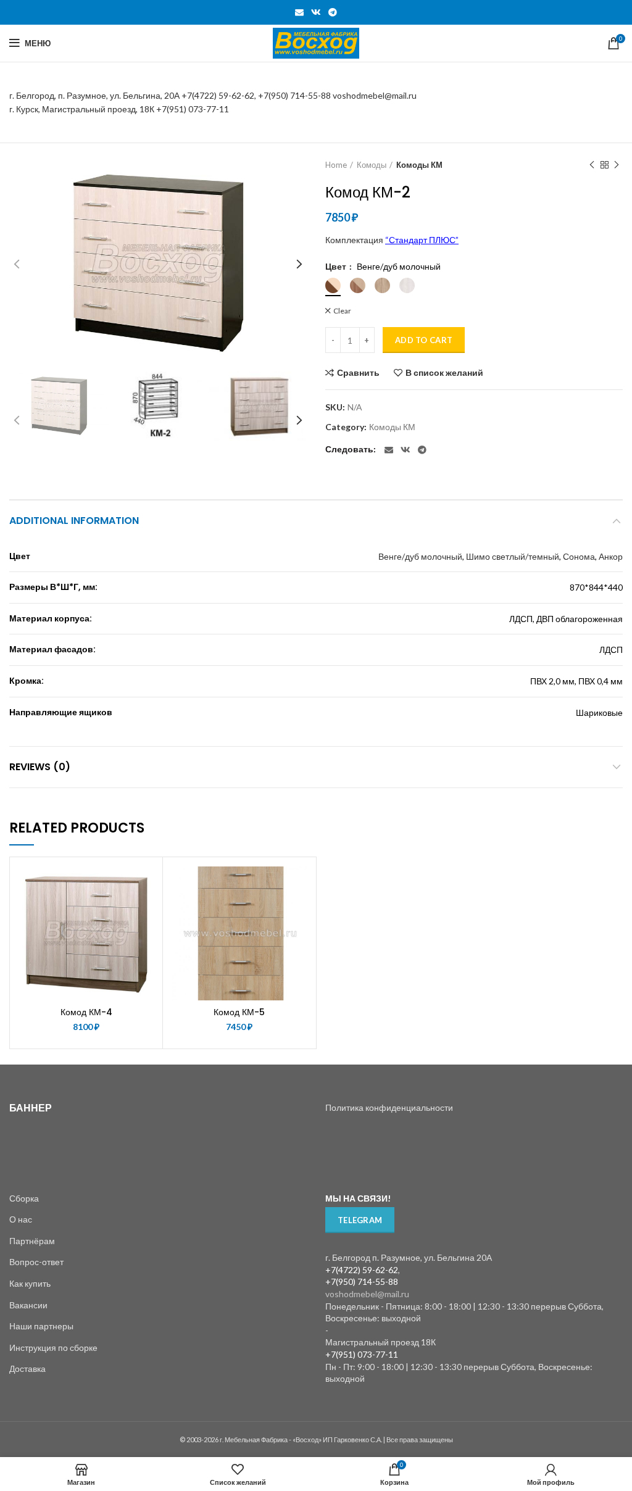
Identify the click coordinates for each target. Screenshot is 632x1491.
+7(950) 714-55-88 (295, 95)
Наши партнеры (41, 1326)
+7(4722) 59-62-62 (217, 95)
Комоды (371, 165)
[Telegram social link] (333, 12)
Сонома (579, 556)
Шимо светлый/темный (512, 556)
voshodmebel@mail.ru (375, 95)
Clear (342, 311)
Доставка (27, 1368)
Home (336, 165)
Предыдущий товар (592, 165)
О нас (20, 1219)
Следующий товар (616, 165)
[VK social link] (316, 12)
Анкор (611, 556)
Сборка (24, 1198)
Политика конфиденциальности (389, 1107)
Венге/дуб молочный (420, 556)
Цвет (336, 266)
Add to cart (423, 340)
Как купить (30, 1283)
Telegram (360, 1220)
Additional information (74, 520)
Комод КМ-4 (86, 1012)
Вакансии (28, 1305)
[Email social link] (299, 12)
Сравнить (358, 372)
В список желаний (444, 372)
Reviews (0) (39, 767)
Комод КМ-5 (239, 1012)
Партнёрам (32, 1241)
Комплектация (392, 240)
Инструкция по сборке (53, 1347)
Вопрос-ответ (36, 1261)
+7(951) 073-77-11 (192, 109)
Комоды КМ (419, 165)
